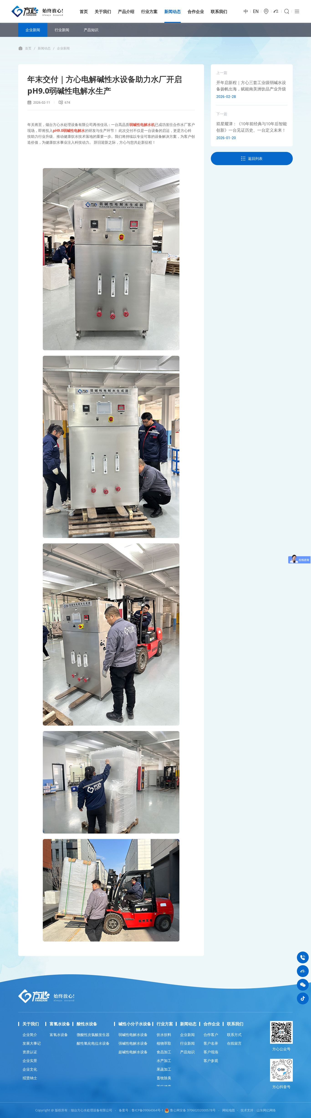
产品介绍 (126, 11)
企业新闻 (32, 29)
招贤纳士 (30, 1077)
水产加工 (164, 1060)
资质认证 (30, 1051)
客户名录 (211, 1043)
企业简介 (30, 1034)
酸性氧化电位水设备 (93, 1043)
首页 (84, 11)
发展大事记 (32, 1043)
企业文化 (30, 1069)
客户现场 (211, 1051)
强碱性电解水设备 (133, 1043)
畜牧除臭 (164, 1077)
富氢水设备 (59, 1034)
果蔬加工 (164, 1069)
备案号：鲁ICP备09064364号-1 (141, 1110)
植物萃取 (164, 1043)
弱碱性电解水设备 (133, 1034)
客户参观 (211, 1060)
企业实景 (30, 1060)
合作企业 (196, 11)
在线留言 (234, 1043)
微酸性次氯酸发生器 (93, 1034)
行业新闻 (62, 29)
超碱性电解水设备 (133, 1051)
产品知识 (91, 29)
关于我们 (103, 11)
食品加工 (164, 1051)
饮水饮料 (164, 1034)
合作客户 (211, 1034)
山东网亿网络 (266, 1110)
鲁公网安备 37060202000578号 (192, 1110)
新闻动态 (172, 11)
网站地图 (228, 1110)
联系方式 (234, 1034)
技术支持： (249, 1110)
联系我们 (219, 11)
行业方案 (149, 11)
